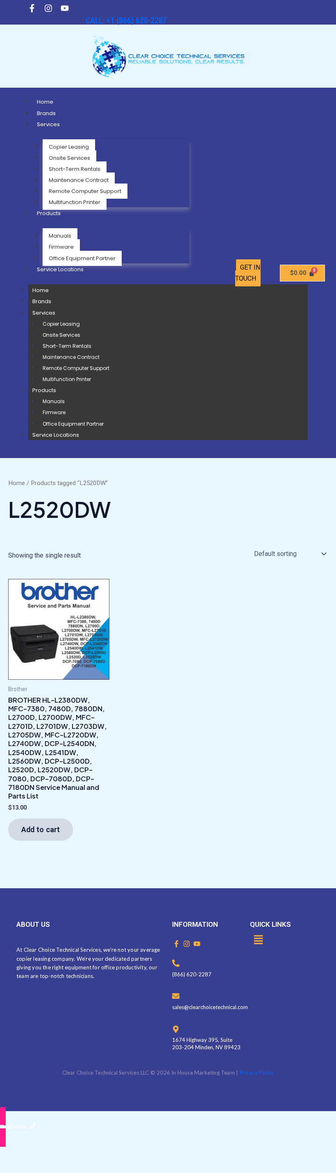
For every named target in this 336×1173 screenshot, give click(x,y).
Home (45, 102)
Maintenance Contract (79, 180)
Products (49, 213)
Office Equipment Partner (82, 258)
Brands (46, 113)
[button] (258, 940)
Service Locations (60, 269)
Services (48, 124)
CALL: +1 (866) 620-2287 (126, 20)
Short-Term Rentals (74, 169)
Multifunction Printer (74, 202)
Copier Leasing (69, 147)
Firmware (61, 247)
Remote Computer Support (85, 191)
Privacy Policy (257, 1072)
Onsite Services (69, 158)
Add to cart (40, 829)
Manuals (60, 236)
